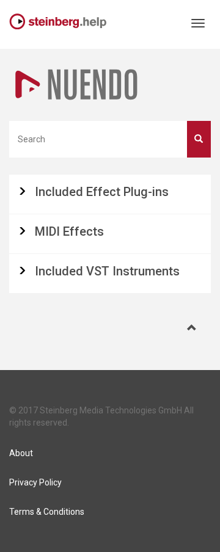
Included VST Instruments (107, 271)
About (21, 453)
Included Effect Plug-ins (102, 191)
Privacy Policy (35, 482)
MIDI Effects (69, 231)
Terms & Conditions (46, 512)
